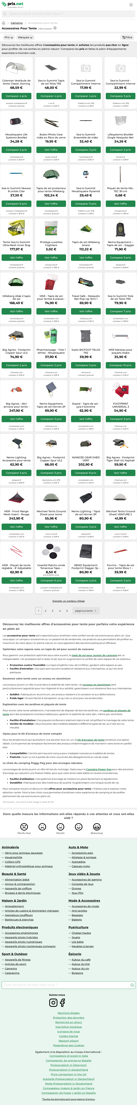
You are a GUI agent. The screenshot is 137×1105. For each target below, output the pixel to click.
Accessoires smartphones (21, 933)
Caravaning (12, 973)
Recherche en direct (68, 1022)
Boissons (77, 973)
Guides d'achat (68, 1036)
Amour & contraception (20, 884)
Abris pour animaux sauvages (24, 853)
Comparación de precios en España (68, 1060)
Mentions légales (69, 1013)
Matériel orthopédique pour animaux (29, 866)
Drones (76, 888)
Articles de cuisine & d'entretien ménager (32, 910)
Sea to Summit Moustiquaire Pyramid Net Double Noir (86, 190)
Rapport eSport (69, 1040)
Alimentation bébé (17, 879)
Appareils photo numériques (23, 941)
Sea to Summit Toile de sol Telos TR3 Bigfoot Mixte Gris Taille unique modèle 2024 (120, 298)
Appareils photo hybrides (21, 937)
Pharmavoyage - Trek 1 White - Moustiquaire (51, 351)
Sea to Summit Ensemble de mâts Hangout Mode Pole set (86, 136)
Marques (23, 37)
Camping (17, 23)
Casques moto (81, 866)
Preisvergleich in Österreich (68, 1065)
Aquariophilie (13, 857)
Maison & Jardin (14, 900)
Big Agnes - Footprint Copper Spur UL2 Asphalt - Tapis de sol (51, 459)
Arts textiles (79, 910)
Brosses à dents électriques (22, 893)
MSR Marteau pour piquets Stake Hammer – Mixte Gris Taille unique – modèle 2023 (120, 351)
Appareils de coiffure (18, 888)
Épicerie (74, 954)
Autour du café (81, 959)
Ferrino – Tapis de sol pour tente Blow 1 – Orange (120, 567)
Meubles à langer (83, 946)
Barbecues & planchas (19, 919)
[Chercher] (4, 13)
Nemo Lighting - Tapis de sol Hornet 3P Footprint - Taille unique (86, 513)
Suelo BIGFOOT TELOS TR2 (86, 351)
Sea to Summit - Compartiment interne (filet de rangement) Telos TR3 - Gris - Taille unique (120, 82)
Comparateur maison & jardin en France (68, 1088)
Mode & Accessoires (84, 900)
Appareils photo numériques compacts (30, 946)
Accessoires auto (82, 853)
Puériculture (78, 927)
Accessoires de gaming (87, 879)
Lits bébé (78, 941)
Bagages (77, 915)
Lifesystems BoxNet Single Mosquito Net (120, 136)
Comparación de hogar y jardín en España (69, 1093)
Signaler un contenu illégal (68, 601)
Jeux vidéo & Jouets (84, 874)
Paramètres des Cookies (68, 1045)
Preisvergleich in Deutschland (68, 1069)
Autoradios (78, 861)
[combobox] (71, 13)
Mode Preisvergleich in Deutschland (68, 1083)
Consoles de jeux (82, 884)
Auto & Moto (78, 847)
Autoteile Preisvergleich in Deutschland (68, 1079)
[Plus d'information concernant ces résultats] (55, 28)
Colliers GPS (13, 861)
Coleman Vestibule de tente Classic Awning (16, 82)
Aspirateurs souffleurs (19, 915)
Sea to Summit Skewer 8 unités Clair (16, 190)
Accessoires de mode (85, 906)
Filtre (129, 37)
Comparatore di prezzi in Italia (68, 1055)
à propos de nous (68, 1031)
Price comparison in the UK (68, 1074)
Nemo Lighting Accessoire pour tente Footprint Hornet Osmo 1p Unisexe (16, 459)
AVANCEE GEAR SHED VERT (86, 459)
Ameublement (14, 906)
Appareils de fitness (18, 959)
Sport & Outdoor (14, 954)
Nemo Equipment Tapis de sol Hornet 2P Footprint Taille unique (51, 405)
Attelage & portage (84, 857)
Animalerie (10, 847)
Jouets (76, 937)
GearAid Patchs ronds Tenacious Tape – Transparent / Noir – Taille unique (51, 567)
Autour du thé (81, 964)
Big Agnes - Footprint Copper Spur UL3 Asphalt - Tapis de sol (16, 351)
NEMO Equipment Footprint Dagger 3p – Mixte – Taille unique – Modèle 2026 (86, 567)
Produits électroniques (20, 927)
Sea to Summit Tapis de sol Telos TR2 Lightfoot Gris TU (51, 82)
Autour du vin (80, 968)
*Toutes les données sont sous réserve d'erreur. (68, 1099)
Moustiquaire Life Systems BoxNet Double (16, 136)
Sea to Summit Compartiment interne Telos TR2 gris (86, 82)
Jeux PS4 (77, 893)
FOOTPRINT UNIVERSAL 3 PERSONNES (120, 405)
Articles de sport (15, 964)
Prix (7, 37)
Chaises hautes (81, 933)
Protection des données (68, 1017)
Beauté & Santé (14, 874)
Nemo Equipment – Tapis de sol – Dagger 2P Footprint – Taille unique (120, 244)
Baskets (77, 919)
